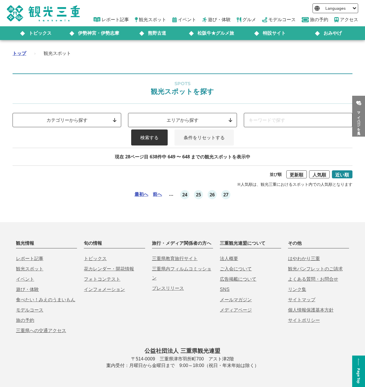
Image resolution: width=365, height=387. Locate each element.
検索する (149, 137)
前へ (157, 194)
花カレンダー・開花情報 (109, 268)
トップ (19, 53)
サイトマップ (301, 299)
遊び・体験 (27, 289)
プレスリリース (168, 288)
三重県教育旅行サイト (175, 258)
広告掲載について (238, 279)
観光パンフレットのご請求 (315, 268)
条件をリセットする (204, 137)
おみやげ (333, 33)
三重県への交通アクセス (41, 330)
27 (225, 194)
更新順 (296, 174)
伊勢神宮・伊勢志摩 (98, 33)
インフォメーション (104, 289)
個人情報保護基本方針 (311, 310)
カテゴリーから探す (67, 120)
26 (212, 194)
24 (184, 194)
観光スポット (29, 268)
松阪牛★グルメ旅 (216, 33)
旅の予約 (25, 320)
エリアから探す (182, 120)
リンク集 (297, 289)
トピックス (40, 33)
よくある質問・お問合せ (313, 279)
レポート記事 (29, 258)
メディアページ (236, 310)
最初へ (141, 194)
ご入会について (236, 268)
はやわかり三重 (304, 258)
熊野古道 (157, 33)
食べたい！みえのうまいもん (45, 299)
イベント (25, 279)
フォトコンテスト (102, 279)
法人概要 (229, 258)
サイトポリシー (304, 320)
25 (198, 194)
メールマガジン (236, 299)
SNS (225, 289)
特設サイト (274, 33)
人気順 (319, 174)
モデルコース (29, 310)
